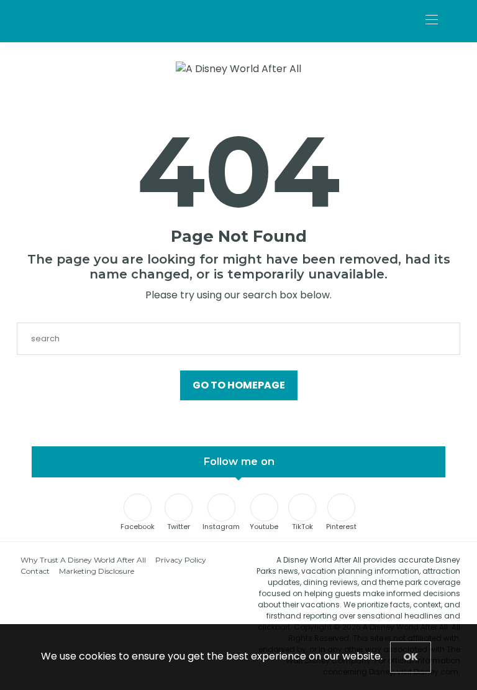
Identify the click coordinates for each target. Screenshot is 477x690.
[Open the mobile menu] (431, 20)
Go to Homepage (239, 385)
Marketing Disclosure (96, 571)
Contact (35, 571)
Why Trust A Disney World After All (83, 559)
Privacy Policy (180, 559)
